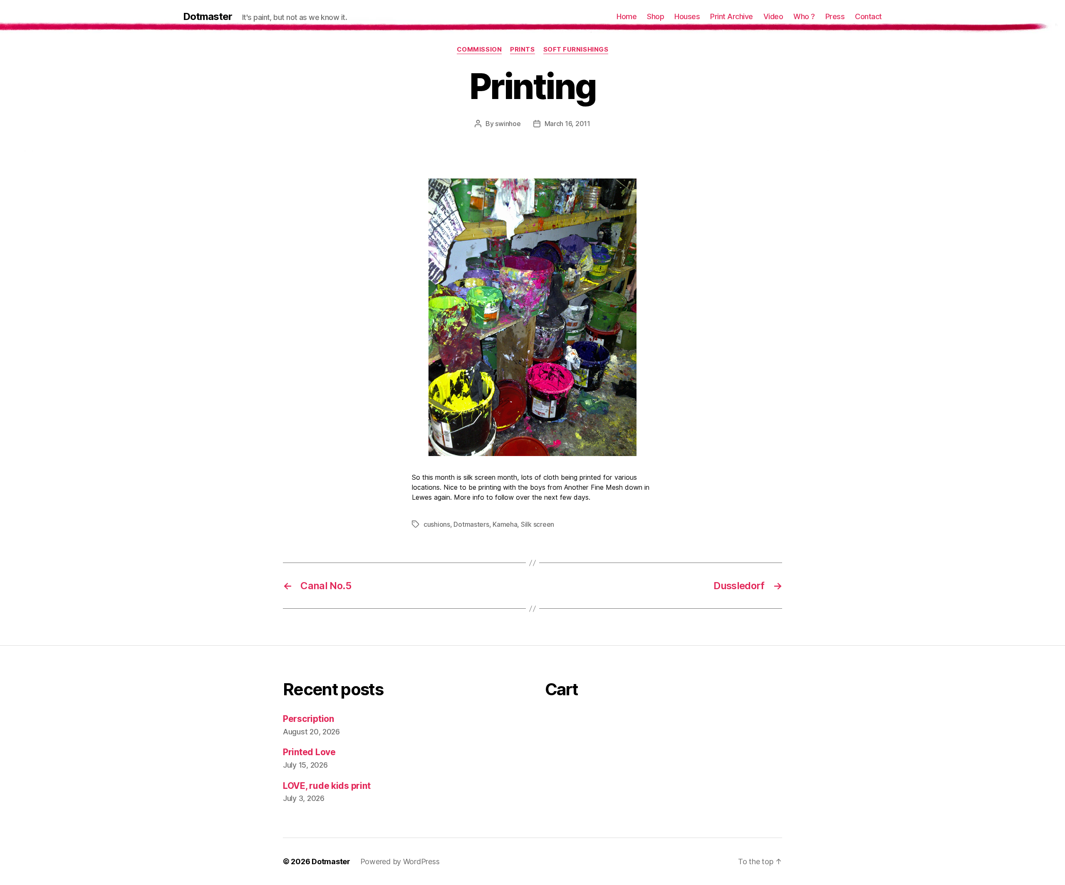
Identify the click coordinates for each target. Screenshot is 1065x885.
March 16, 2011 (567, 123)
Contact (868, 16)
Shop (655, 16)
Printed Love (309, 752)
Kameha (505, 524)
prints (522, 49)
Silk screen (537, 524)
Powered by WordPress (400, 861)
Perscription (308, 719)
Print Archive (731, 16)
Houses (687, 16)
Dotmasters (471, 524)
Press (835, 16)
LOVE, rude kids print (326, 786)
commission (479, 49)
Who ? (804, 16)
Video (773, 16)
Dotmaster (207, 17)
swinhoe (507, 123)
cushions (437, 524)
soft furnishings (576, 49)
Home (627, 16)
